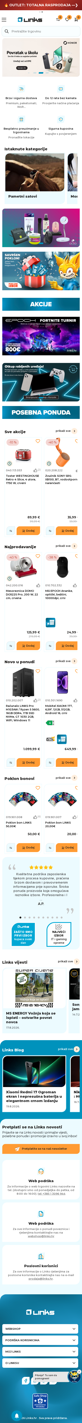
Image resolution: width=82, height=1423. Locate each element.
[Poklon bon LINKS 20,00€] (62, 818)
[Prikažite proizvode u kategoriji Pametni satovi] (34, 178)
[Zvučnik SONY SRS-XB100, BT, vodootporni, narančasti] (62, 487)
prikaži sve (63, 431)
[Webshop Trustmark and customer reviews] (40, 1401)
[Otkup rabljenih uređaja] (41, 382)
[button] (20, 917)
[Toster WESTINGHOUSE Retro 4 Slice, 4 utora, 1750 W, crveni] (23, 487)
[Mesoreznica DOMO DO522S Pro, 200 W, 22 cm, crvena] (23, 602)
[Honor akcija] (41, 57)
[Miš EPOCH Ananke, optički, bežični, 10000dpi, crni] (62, 602)
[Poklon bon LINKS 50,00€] (23, 818)
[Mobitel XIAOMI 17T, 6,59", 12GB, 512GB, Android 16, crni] (62, 718)
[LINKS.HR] (16, 1415)
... (41, 899)
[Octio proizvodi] (41, 228)
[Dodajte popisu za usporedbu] (10, 530)
